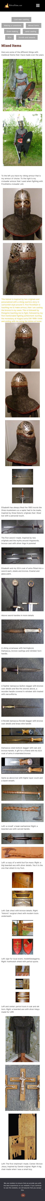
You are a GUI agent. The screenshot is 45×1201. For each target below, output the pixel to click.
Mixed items (33, 25)
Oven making (12, 31)
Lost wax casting (21, 19)
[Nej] (42, 1189)
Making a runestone (12, 25)
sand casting (30, 31)
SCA (9, 37)
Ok (23, 1195)
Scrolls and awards (27, 37)
